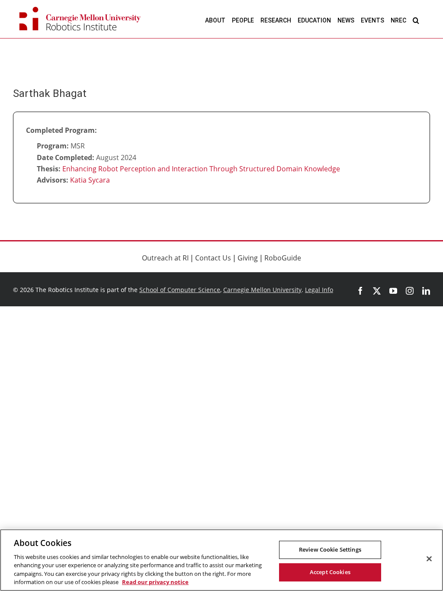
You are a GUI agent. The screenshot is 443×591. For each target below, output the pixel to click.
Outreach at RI (165, 258)
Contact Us (213, 258)
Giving (248, 258)
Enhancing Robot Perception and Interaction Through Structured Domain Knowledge (201, 168)
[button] (416, 20)
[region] (221, 560)
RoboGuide (282, 258)
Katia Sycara (90, 180)
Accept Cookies (330, 572)
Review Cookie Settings (330, 549)
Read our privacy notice (155, 582)
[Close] (429, 559)
